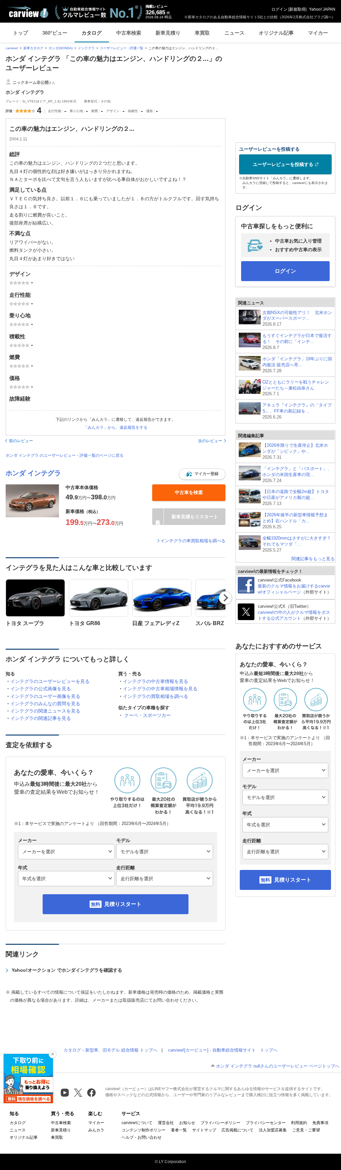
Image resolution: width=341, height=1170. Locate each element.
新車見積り (168, 33)
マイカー (318, 33)
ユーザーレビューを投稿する (283, 164)
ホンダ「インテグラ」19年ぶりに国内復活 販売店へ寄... (297, 364)
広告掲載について (237, 1130)
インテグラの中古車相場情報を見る (160, 688)
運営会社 (166, 1122)
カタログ (92, 33)
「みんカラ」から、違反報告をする (116, 427)
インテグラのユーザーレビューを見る (50, 681)
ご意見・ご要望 (306, 1130)
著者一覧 (179, 1130)
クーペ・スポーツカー (147, 715)
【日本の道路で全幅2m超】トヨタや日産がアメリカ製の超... (295, 497)
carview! (12, 48)
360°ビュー (54, 33)
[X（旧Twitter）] (78, 1092)
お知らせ (187, 1122)
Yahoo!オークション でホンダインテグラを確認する (67, 970)
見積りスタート (123, 904)
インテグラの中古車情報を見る (155, 681)
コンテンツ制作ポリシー (144, 1130)
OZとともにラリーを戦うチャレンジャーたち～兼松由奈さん (295, 388)
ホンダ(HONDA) (61, 48)
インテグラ (86, 48)
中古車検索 (128, 33)
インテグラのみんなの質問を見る (45, 703)
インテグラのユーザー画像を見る (45, 696)
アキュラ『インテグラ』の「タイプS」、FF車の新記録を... (297, 411)
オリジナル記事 (276, 33)
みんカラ (96, 1130)
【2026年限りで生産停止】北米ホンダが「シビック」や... (295, 451)
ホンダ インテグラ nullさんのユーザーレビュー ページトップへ (277, 1066)
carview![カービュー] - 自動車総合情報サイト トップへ (222, 1050)
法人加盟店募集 (273, 1130)
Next (225, 598)
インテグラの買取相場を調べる (155, 696)
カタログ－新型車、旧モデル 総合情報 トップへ (110, 1050)
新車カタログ (33, 48)
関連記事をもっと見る (313, 558)
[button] (202, 474)
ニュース (234, 33)
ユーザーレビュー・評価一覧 (121, 48)
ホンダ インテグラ (33, 473)
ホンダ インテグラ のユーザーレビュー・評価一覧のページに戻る (65, 455)
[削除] (53, 1054)
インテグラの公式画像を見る (40, 688)
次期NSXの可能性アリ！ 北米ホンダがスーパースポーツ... (297, 318)
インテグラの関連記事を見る (40, 718)
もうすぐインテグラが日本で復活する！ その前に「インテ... (297, 341)
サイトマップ (204, 1130)
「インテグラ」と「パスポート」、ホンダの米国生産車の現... (297, 474)
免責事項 (320, 1122)
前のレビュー (21, 441)
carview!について (137, 1122)
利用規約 (299, 1122)
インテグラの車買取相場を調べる (193, 540)
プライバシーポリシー (220, 1122)
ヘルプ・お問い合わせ (142, 1137)
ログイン (279, 9)
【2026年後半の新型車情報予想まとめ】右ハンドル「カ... (295, 520)
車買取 (202, 33)
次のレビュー (210, 441)
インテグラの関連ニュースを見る (45, 711)
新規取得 (297, 9)
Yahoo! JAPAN (322, 9)
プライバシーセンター (266, 1122)
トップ (20, 33)
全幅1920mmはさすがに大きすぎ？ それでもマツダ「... (296, 544)
